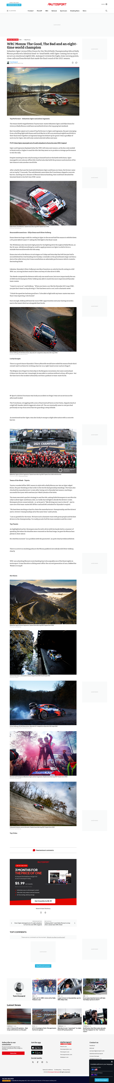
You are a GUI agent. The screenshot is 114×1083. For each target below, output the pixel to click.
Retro (84, 11)
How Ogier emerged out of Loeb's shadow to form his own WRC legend (40, 143)
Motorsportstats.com (66, 1054)
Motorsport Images (23, 476)
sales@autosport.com (96, 1059)
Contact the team (94, 1056)
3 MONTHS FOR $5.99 (14, 5)
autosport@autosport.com (97, 1051)
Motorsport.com (64, 1052)
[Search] (106, 10)
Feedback (92, 1045)
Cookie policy (58, 1069)
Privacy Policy (66, 1069)
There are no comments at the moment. (43, 937)
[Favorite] (72, 62)
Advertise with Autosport (96, 1053)
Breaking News (74, 11)
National (54, 11)
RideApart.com (64, 1057)
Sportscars (63, 11)
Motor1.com (63, 1046)
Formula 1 (31, 11)
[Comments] (76, 62)
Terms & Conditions (48, 1069)
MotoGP (39, 11)
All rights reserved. (65, 1072)
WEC (46, 11)
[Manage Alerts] (45, 912)
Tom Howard (14, 62)
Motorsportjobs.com (66, 1049)
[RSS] (47, 1062)
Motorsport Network (54, 1072)
